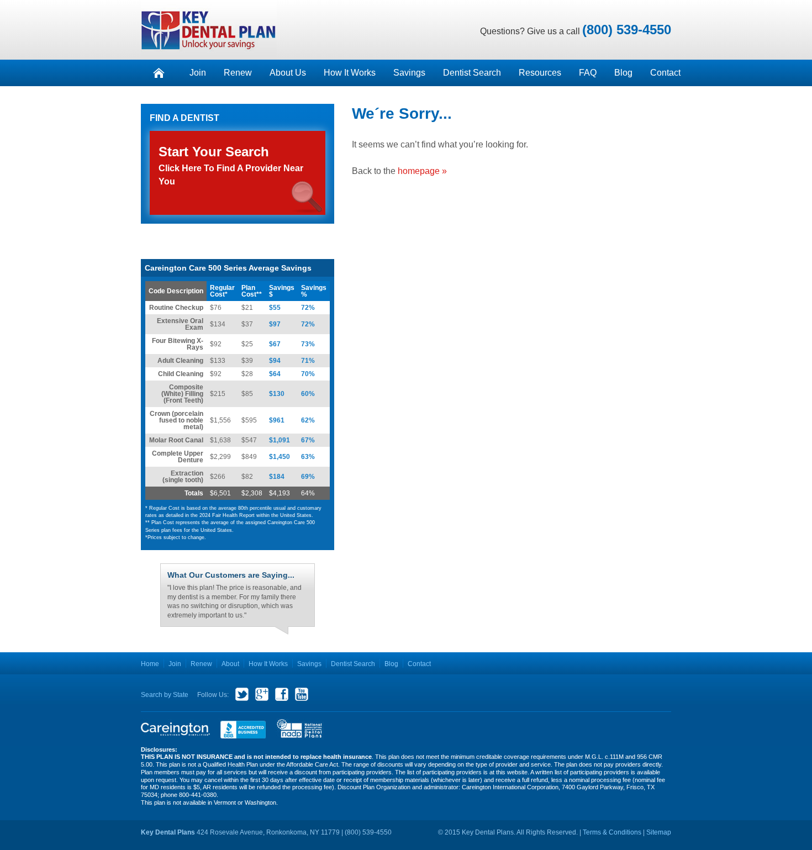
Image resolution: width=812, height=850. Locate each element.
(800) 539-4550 (626, 29)
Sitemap (658, 832)
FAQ (588, 72)
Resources (540, 72)
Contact (665, 72)
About (230, 664)
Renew (238, 72)
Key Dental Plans (209, 30)
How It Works (350, 72)
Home (150, 664)
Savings (409, 72)
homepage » (422, 171)
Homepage (158, 73)
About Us (288, 72)
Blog (623, 72)
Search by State (164, 695)
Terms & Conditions (612, 832)
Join (197, 72)
